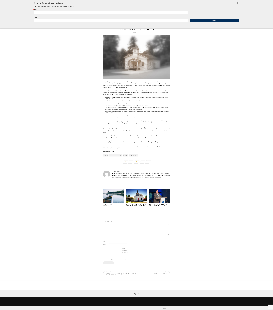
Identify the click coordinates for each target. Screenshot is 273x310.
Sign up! (214, 20)
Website (104, 244)
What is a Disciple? (109, 204)
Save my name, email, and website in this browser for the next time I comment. (124, 254)
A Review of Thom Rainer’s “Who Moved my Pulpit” (158, 205)
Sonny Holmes (133, 155)
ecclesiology (113, 155)
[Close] (237, 3)
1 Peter (106, 155)
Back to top (166, 308)
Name (104, 238)
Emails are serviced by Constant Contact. (156, 24)
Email (104, 241)
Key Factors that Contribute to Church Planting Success (136, 205)
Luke (120, 155)
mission (125, 155)
